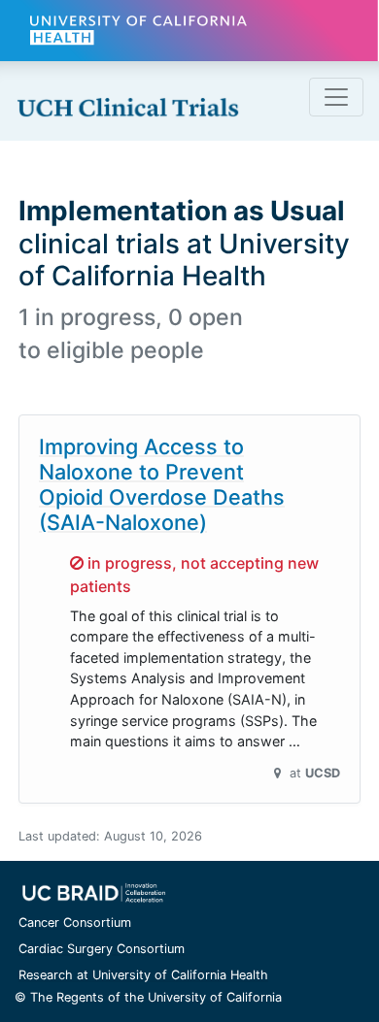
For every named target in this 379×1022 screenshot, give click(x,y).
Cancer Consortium (74, 922)
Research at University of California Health (143, 975)
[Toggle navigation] (336, 97)
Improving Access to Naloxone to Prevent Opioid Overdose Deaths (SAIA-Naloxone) (162, 484)
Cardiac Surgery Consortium (101, 948)
